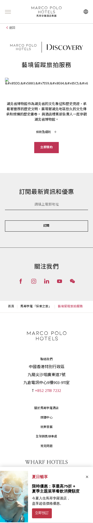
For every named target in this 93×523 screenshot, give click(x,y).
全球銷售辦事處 (46, 436)
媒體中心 (46, 417)
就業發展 (46, 427)
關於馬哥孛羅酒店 (46, 408)
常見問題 (46, 446)
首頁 (11, 306)
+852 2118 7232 (48, 391)
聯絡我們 (46, 359)
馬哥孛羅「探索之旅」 (36, 306)
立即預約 (46, 147)
